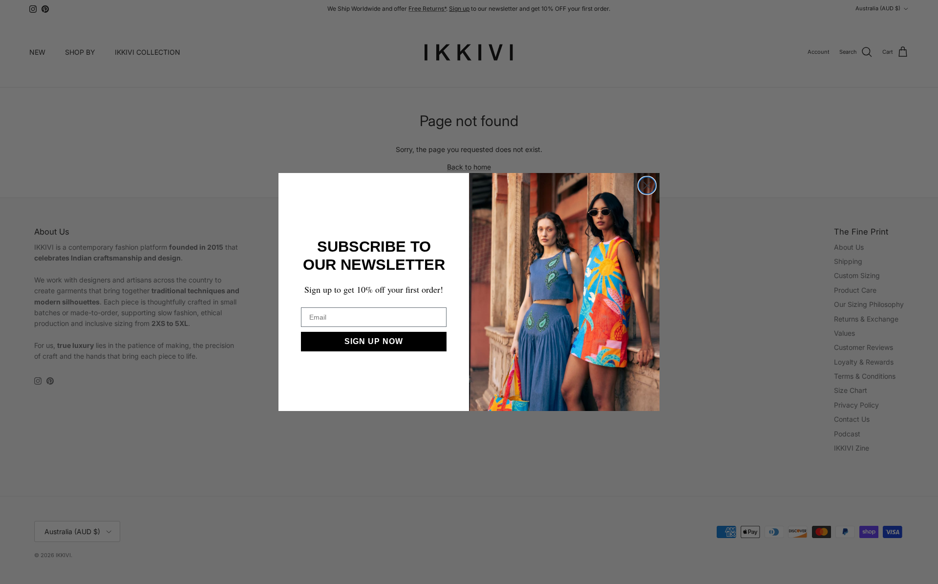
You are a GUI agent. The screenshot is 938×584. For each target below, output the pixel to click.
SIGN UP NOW (373, 341)
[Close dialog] (647, 185)
